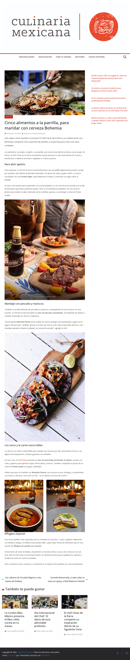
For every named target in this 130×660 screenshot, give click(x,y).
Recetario (80, 57)
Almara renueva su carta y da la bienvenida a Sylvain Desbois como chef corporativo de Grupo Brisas (109, 120)
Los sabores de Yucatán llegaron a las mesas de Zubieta (23, 579)
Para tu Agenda (63, 57)
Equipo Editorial (97, 57)
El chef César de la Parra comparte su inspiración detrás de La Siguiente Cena (73, 621)
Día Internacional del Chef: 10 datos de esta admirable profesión (44, 619)
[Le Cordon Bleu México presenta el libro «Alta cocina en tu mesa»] (15, 596)
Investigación (45, 57)
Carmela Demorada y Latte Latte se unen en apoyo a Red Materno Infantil (66, 579)
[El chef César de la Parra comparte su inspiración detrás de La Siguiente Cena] (74, 596)
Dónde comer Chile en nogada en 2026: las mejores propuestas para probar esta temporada (109, 78)
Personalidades (26, 57)
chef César (22, 460)
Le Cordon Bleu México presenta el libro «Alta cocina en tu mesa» (14, 619)
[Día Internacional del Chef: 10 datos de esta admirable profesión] (45, 596)
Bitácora (9, 117)
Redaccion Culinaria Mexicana (34, 133)
